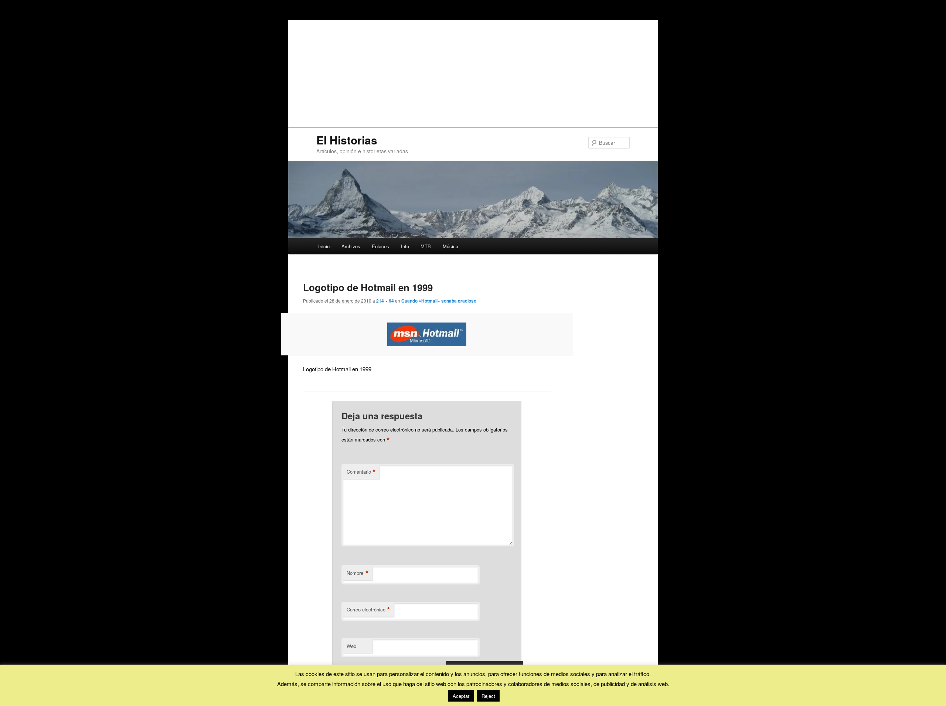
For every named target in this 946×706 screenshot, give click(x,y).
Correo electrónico (368, 609)
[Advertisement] (473, 71)
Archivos (350, 246)
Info (405, 246)
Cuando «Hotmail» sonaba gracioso (438, 300)
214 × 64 (385, 300)
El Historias (346, 140)
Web (351, 645)
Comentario (361, 472)
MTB (426, 246)
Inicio (324, 246)
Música (450, 246)
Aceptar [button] (461, 695)
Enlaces (380, 246)
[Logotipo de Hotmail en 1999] (427, 334)
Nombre (358, 573)
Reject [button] (488, 695)
